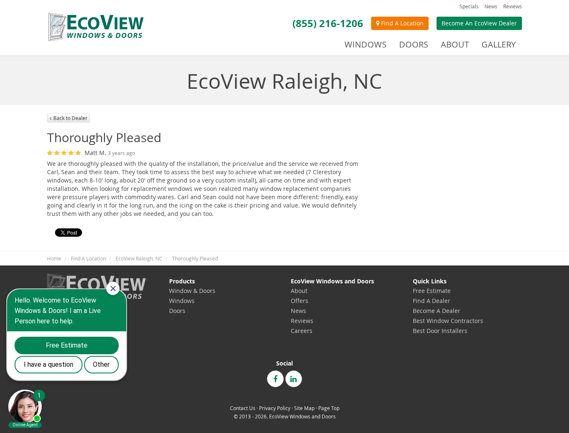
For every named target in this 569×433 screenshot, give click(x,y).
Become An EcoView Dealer (479, 23)
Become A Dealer (436, 311)
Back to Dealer (70, 118)
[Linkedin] (293, 378)
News (490, 6)
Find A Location (401, 23)
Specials (469, 6)
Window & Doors (192, 291)
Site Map (304, 408)
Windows (182, 301)
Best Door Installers (440, 331)
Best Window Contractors (448, 321)
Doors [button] (413, 44)
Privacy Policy (274, 408)
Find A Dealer (431, 301)
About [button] (455, 44)
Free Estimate (432, 291)
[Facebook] (275, 378)
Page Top (328, 408)
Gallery (499, 44)
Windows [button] (365, 44)
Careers (301, 331)
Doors (177, 311)
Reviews (512, 6)
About (299, 291)
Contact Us (242, 408)
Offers (299, 301)
